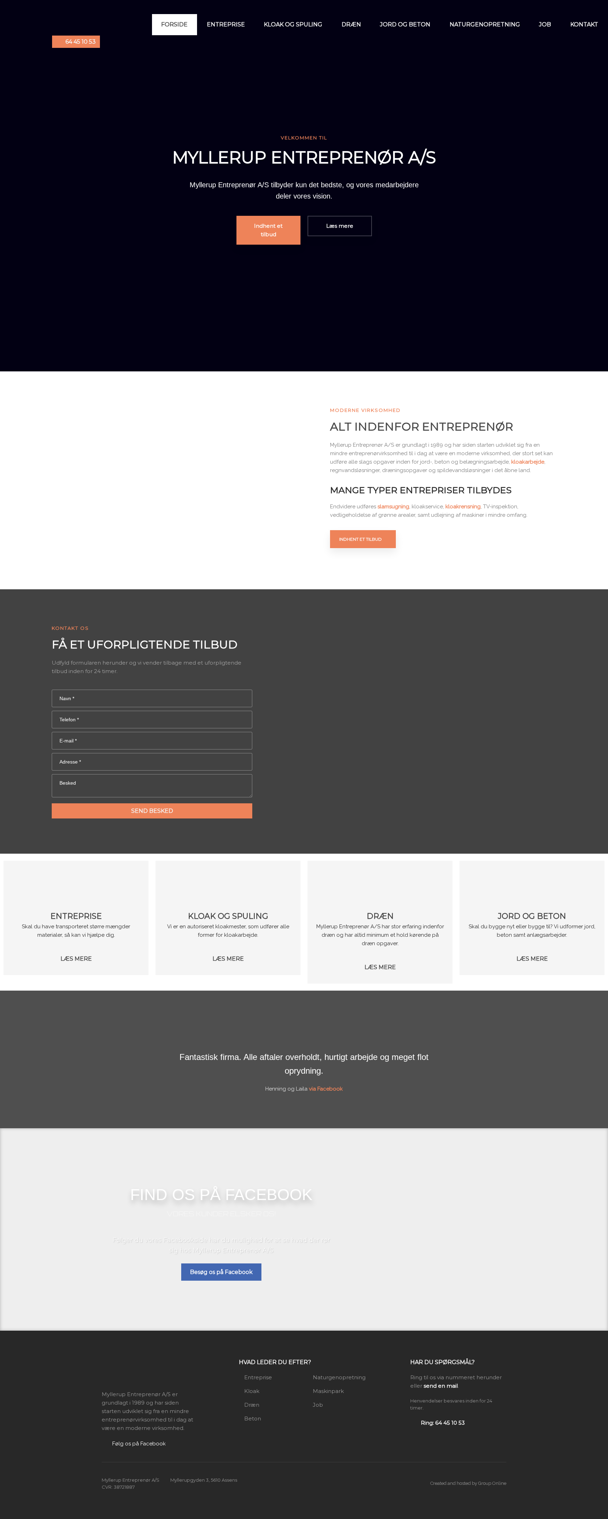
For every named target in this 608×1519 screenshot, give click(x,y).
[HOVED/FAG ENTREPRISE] (76, 885)
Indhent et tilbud (360, 539)
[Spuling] (228, 885)
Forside (174, 24)
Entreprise (226, 24)
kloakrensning (463, 506)
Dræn (351, 24)
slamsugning (393, 506)
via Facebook (326, 1089)
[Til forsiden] (137, 1371)
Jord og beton (405, 24)
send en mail (441, 1385)
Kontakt (584, 24)
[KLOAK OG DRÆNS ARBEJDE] (380, 885)
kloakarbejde (527, 462)
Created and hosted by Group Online (468, 1483)
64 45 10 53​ (80, 41)
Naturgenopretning (485, 24)
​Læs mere (76, 958)
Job (545, 24)
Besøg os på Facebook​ (221, 1272)
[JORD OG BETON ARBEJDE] (532, 885)
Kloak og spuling (293, 24)
